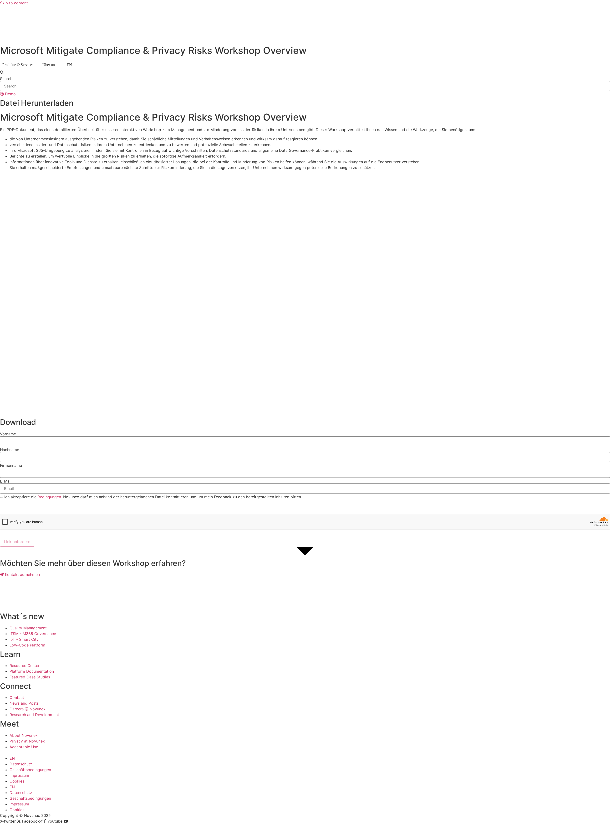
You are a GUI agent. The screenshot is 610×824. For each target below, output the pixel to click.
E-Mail (5, 481)
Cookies (17, 781)
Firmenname (11, 465)
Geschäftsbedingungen (30, 769)
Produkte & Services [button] (17, 65)
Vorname (8, 434)
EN (12, 758)
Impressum (19, 775)
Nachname (9, 450)
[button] (305, 72)
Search (6, 79)
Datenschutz (21, 764)
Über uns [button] (49, 65)
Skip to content (14, 2)
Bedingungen (49, 496)
